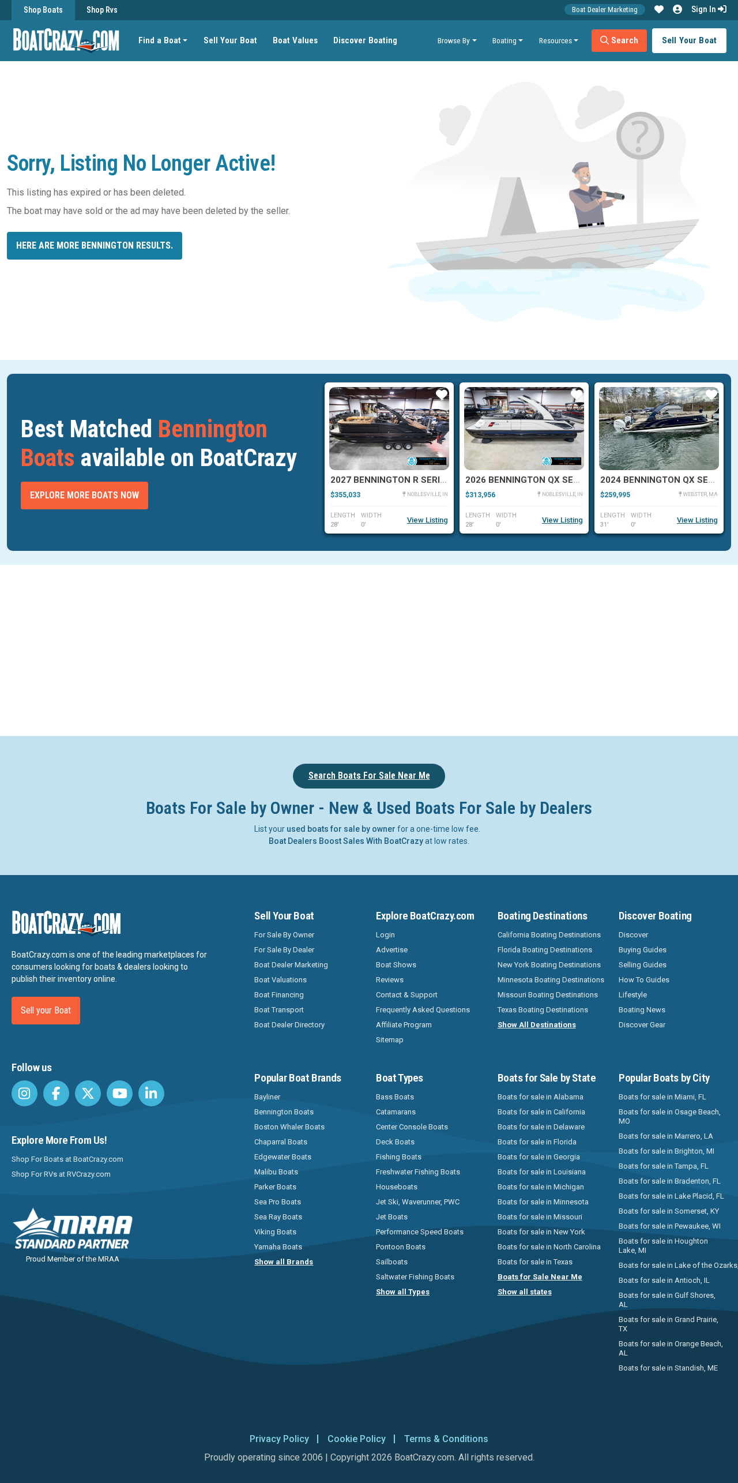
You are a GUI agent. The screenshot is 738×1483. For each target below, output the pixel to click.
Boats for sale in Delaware (541, 1126)
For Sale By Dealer (284, 949)
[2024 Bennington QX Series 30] (659, 428)
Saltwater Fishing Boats (415, 1276)
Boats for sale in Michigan (541, 1186)
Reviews (390, 979)
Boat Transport (279, 1009)
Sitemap (390, 1039)
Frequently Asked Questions (423, 1009)
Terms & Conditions (446, 1438)
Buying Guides (643, 949)
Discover (633, 934)
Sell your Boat (46, 1010)
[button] (659, 10)
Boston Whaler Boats (289, 1126)
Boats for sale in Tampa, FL (664, 1166)
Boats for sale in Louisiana (542, 1171)
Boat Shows (396, 964)
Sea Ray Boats (278, 1216)
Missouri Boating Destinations (548, 994)
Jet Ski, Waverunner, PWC (418, 1201)
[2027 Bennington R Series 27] (389, 428)
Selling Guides (643, 964)
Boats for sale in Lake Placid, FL (671, 1196)
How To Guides (644, 979)
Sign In (704, 9)
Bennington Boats (284, 1111)
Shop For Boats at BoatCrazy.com (67, 1159)
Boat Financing (279, 994)
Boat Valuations (280, 979)
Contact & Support (407, 994)
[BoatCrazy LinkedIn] (151, 1093)
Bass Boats (395, 1096)
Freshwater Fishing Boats (418, 1171)
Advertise (392, 949)
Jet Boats (392, 1216)
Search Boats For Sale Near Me (369, 775)
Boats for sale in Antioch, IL (664, 1280)
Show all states (525, 1291)
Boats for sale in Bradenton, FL (670, 1181)
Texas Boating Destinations (543, 1009)
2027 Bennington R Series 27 (397, 480)
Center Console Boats (412, 1126)
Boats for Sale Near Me (540, 1276)
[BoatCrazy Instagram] (24, 1093)
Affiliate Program (404, 1024)
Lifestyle (633, 994)
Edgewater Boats (282, 1156)
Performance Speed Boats (420, 1231)
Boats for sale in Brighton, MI (666, 1151)
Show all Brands (283, 1261)
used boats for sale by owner (341, 829)
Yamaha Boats (278, 1246)
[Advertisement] (413, 648)
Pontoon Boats (401, 1246)
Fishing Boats (398, 1156)
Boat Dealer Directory (289, 1024)
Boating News (642, 1009)
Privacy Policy (279, 1438)
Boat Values (295, 40)
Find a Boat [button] (159, 40)
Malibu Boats (276, 1171)
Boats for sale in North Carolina (549, 1246)
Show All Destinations (537, 1024)
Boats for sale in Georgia (539, 1156)
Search (623, 40)
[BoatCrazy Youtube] (120, 1093)
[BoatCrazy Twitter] (88, 1093)
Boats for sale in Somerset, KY (669, 1211)
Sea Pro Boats (277, 1201)
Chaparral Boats (280, 1141)
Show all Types (403, 1291)
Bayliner (267, 1096)
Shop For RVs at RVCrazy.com (61, 1174)
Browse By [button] (454, 40)
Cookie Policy (356, 1438)
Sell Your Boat (230, 40)
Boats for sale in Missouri (540, 1216)
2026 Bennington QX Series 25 (535, 480)
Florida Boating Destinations (545, 949)
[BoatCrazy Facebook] (56, 1093)
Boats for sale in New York (541, 1231)
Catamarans (396, 1111)
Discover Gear (642, 1024)
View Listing (427, 520)
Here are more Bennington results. (94, 245)
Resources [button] (555, 40)
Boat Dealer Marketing (605, 9)
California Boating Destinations (549, 934)
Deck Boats (395, 1141)
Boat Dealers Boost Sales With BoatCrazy (346, 841)
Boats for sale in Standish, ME (668, 1368)
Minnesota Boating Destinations (551, 979)
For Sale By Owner (284, 934)
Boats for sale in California (541, 1111)
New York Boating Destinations (549, 964)
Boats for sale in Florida (537, 1141)
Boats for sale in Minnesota (543, 1201)
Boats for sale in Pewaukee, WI (670, 1226)
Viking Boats (275, 1231)
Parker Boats (275, 1186)
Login (385, 934)
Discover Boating (365, 40)
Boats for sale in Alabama (540, 1096)
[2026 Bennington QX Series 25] (524, 428)
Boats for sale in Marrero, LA (666, 1136)
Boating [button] (504, 40)
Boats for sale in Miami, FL (662, 1096)
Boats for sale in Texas (535, 1261)
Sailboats (392, 1261)
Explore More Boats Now (84, 495)
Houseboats (396, 1186)
